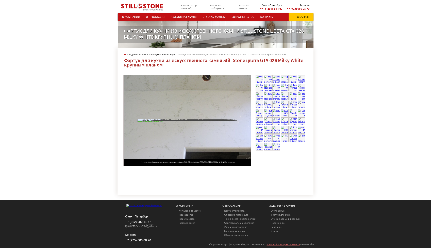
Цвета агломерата (234, 211)
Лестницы (276, 227)
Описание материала (236, 215)
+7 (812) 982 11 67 (271, 8)
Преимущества (186, 219)
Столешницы (278, 211)
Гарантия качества (234, 231)
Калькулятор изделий (189, 7)
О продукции (155, 16)
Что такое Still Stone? (189, 211)
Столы (274, 231)
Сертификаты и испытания (239, 223)
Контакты (267, 16)
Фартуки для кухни (281, 215)
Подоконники (278, 223)
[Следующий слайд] (305, 183)
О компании (131, 16)
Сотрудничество (242, 16)
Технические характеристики (240, 219)
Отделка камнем (214, 16)
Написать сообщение (217, 7)
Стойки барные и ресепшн (285, 219)
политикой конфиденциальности (283, 244)
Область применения (236, 235)
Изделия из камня (184, 16)
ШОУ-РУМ (303, 16)
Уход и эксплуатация (235, 227)
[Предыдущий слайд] (302, 183)
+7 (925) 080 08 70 (298, 8)
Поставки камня (186, 223)
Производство (185, 215)
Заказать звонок (244, 7)
